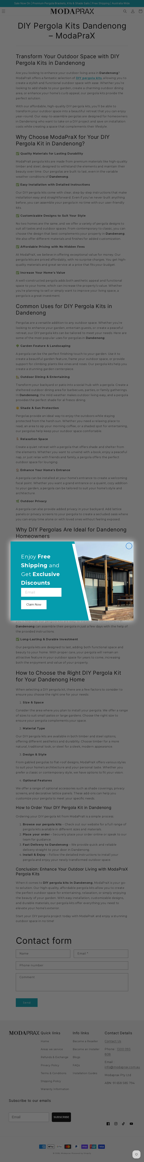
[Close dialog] (129, 546)
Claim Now (33, 604)
